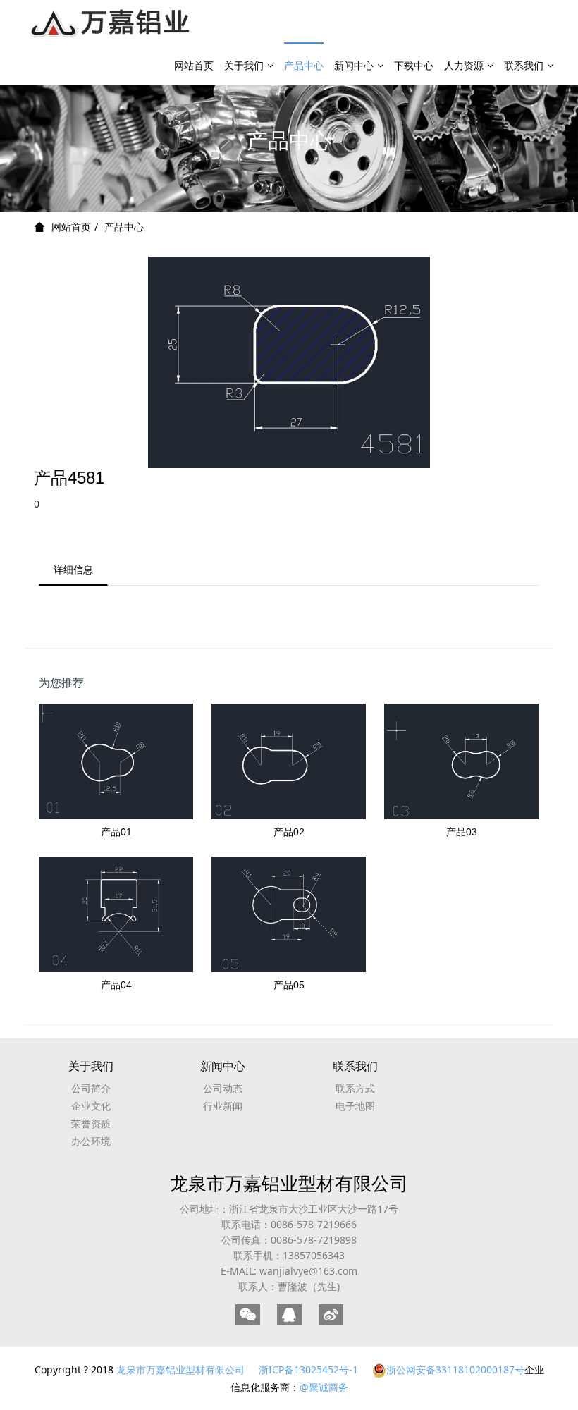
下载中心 (414, 65)
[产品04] (116, 914)
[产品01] (116, 761)
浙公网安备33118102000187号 (455, 1369)
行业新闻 (222, 1105)
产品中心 (304, 65)
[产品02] (288, 761)
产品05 (289, 985)
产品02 (289, 832)
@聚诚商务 (324, 1387)
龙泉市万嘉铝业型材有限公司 (289, 1183)
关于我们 (244, 65)
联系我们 (523, 65)
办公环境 (91, 1141)
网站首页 (194, 65)
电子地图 (355, 1105)
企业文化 (91, 1105)
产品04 (116, 985)
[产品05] (288, 914)
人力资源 (464, 65)
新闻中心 (354, 65)
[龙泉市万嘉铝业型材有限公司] (111, 21)
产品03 (461, 832)
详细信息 (73, 569)
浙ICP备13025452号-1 (308, 1369)
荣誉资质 (91, 1123)
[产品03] (461, 761)
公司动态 (222, 1088)
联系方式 (355, 1088)
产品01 (116, 832)
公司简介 (91, 1088)
